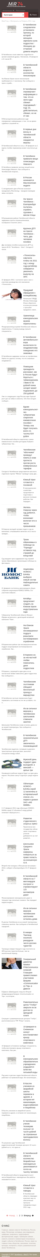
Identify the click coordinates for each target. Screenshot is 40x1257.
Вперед (28, 1215)
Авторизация (8, 10)
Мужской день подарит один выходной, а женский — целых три (29, 764)
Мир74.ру (5, 21)
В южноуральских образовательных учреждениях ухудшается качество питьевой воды (31, 1064)
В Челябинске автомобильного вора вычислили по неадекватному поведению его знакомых (31, 345)
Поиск (34, 15)
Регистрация (20, 10)
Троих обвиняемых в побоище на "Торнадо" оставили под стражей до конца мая (30, 547)
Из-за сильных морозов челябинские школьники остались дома (30, 913)
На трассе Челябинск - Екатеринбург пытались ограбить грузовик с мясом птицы (29, 207)
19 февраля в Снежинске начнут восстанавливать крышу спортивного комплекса (31, 1035)
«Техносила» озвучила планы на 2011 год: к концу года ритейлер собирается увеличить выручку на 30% (30, 266)
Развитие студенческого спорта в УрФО (30, 821)
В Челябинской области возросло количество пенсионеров (30, 70)
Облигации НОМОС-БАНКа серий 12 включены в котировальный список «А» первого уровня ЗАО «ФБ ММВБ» (30, 794)
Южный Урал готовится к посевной (29, 482)
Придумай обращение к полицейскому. (30, 293)
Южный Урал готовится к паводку (29, 1188)
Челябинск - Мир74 (21, 1254)
